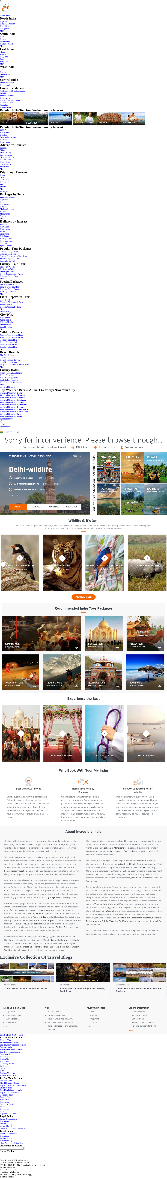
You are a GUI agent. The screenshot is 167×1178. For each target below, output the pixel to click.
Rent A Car (4, 1059)
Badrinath (54, 940)
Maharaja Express (7, 271)
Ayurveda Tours (6, 241)
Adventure (4, 227)
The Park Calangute (8, 355)
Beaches (3, 135)
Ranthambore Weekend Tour (36, 484)
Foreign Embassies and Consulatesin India (63, 1028)
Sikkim (3, 52)
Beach (2, 231)
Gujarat (3, 72)
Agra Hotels (5, 317)
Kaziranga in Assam (111, 907)
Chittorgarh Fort (51, 920)
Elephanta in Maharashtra (114, 847)
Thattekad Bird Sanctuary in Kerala (124, 921)
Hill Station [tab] (71, 507)
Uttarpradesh (5, 28)
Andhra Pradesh (6, 44)
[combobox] (77, 456)
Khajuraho (94, 1019)
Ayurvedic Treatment (141, 877)
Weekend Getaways (8, 387)
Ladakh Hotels (6, 327)
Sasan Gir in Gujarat (105, 911)
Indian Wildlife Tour (8, 284)
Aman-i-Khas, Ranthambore (11, 373)
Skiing (2, 150)
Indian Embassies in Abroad (60, 1022)
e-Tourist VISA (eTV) (56, 1015)
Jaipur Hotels (5, 320)
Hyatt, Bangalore (7, 375)
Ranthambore (101, 904)
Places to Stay (5, 311)
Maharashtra (5, 74)
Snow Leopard (6, 304)
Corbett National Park (9, 340)
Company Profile (7, 1064)
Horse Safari (5, 162)
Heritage (3, 139)
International (6, 419)
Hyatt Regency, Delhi (9, 377)
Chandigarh (5, 98)
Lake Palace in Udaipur (38, 917)
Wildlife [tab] (18, 507)
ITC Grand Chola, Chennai (11, 382)
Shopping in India (139, 1015)
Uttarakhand (5, 26)
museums (43, 910)
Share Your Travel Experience (12, 1128)
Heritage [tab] (36, 507)
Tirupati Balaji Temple (32, 946)
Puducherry (5, 105)
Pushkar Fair (61, 927)
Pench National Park (8, 344)
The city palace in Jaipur (38, 913)
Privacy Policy (6, 1124)
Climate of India (138, 1019)
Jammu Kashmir (6, 96)
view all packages (84, 597)
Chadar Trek (5, 300)
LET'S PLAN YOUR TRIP (11, 1035)
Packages (4, 191)
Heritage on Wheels (8, 269)
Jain (1, 184)
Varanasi (8, 943)
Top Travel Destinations (10, 1052)
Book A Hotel (5, 1056)
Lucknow (93, 1022)
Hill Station (4, 132)
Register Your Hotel (8, 1073)
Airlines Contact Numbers (143, 1022)
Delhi (92, 1011)
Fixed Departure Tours (9, 1042)
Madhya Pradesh (7, 83)
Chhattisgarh (5, 85)
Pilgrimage (4, 234)
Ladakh (3, 93)
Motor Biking (5, 152)
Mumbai (93, 1015)
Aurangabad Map (14, 1019)
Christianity (5, 180)
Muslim (3, 187)
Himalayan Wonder (8, 291)
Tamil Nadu (5, 41)
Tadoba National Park (9, 347)
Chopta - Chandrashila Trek (11, 302)
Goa (2, 70)
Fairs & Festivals (139, 1011)
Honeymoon (5, 142)
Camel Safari (5, 164)
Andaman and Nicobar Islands (12, 91)
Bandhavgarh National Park (11, 337)
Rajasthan (4, 21)
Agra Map (10, 1011)
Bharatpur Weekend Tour (35, 490)
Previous (3, 564)
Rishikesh (74, 940)
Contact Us (4, 1068)
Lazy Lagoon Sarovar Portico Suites (15, 364)
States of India (6, 1047)
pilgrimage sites (53, 897)
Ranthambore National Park (11, 335)
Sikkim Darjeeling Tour (9, 258)
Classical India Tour (8, 254)
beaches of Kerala (128, 864)
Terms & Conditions (8, 1119)
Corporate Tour (6, 1054)
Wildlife (3, 130)
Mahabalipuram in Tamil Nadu (120, 851)
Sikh (2, 177)
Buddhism (4, 182)
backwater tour (139, 860)
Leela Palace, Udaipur (9, 380)
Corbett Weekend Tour (34, 478)
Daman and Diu (6, 103)
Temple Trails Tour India (10, 287)
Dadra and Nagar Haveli (10, 100)
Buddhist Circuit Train (9, 276)
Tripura (3, 59)
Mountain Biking (7, 157)
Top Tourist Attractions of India (13, 1045)
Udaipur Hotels (6, 322)
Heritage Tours (6, 238)
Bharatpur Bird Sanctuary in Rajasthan (134, 917)
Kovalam (147, 867)
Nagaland (4, 57)
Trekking (3, 148)
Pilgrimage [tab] (54, 507)
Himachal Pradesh (7, 24)
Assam (3, 54)
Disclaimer (4, 1121)
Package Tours (6, 1040)
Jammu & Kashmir (8, 197)
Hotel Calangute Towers (10, 360)
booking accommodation (15, 870)
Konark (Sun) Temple (52, 946)
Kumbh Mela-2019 (8, 1075)
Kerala (2, 37)
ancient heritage (58, 844)
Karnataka (4, 39)
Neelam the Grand (7, 357)
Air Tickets (4, 1061)
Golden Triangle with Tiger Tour (13, 256)
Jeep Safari (4, 167)
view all (12, 495)
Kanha (122, 904)
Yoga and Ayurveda (8, 137)
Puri (41, 943)
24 (19, 432)
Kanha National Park (8, 342)
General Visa (53, 1011)
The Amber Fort (30, 923)
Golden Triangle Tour (9, 251)
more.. (6, 1026)
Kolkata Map (11, 1022)
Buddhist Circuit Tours (9, 289)
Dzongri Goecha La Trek (10, 307)
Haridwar (64, 940)
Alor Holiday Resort (8, 362)
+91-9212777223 (10, 432)
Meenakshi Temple (12, 946)
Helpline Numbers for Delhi (144, 1026)
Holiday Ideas (5, 107)
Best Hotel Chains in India (11, 1049)
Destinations (5, 15)
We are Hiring (6, 1126)
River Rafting (5, 160)
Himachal (4, 207)
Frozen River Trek (7, 261)
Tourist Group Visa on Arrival (60, 1019)
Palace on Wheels (7, 267)
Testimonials (5, 1066)
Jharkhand (4, 61)
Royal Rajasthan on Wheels (11, 274)
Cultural (3, 243)
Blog (2, 1071)
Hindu (2, 175)
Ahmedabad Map (14, 1015)
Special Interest (6, 246)
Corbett (111, 904)
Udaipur (57, 913)
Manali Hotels (6, 324)
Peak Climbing (6, 155)
